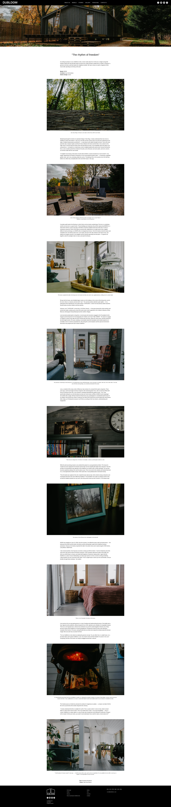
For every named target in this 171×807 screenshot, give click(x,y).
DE (115, 789)
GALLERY (87, 2)
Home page (69, 790)
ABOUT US (67, 2)
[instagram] (161, 3)
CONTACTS (104, 2)
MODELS (74, 2)
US (118, 789)
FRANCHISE (95, 2)
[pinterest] (167, 3)
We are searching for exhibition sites (73, 795)
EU (108, 789)
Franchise (88, 793)
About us (68, 793)
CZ (110, 789)
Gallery (88, 790)
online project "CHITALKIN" (83, 303)
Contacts (88, 795)
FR (113, 789)
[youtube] (164, 3)
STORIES (81, 2)
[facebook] (158, 3)
